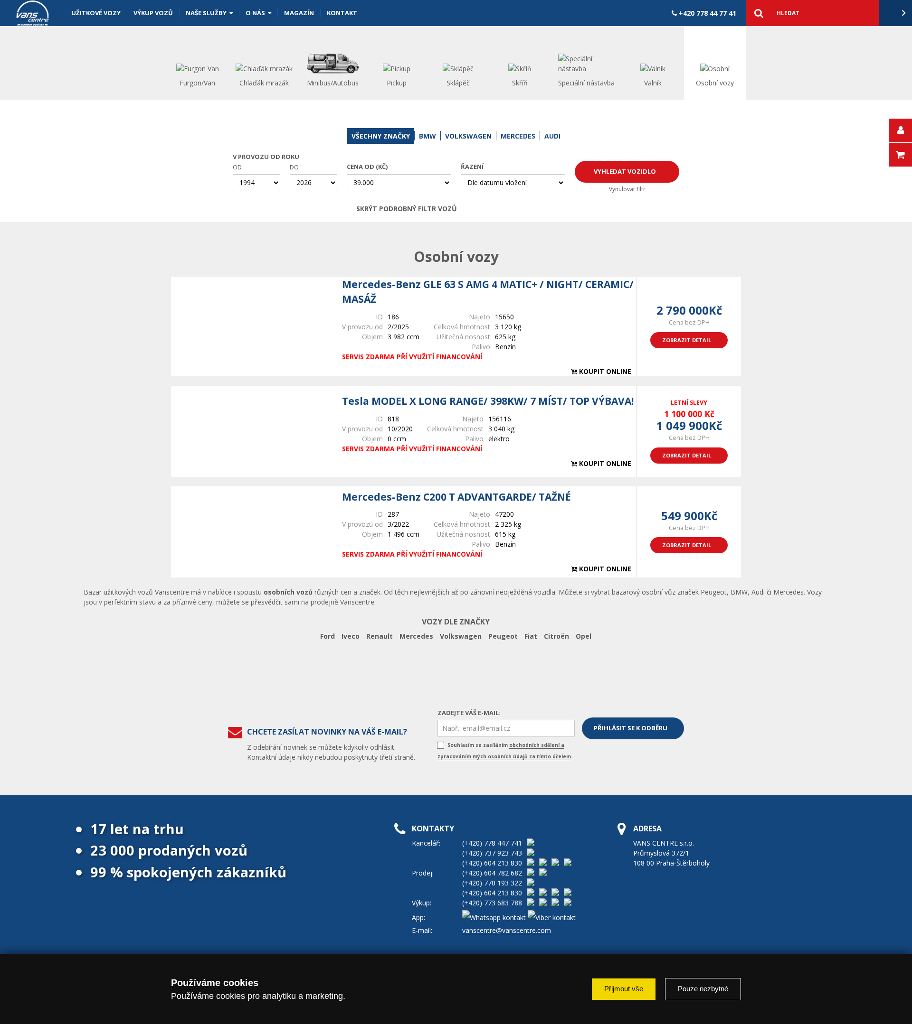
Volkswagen (461, 636)
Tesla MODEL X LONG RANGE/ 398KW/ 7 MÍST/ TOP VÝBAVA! (488, 401)
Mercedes (416, 636)
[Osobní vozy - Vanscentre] (32, 13)
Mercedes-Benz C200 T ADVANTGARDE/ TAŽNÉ (456, 496)
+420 (706, 13)
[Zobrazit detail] (251, 326)
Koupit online (604, 371)
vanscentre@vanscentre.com (506, 930)
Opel (583, 636)
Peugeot (503, 636)
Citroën (556, 636)
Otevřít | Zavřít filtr (545, 209)
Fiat (530, 636)
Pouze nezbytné (703, 989)
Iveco (351, 636)
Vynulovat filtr (627, 189)
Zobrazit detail (686, 340)
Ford (327, 636)
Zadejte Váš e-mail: (469, 712)
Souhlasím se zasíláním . (504, 751)
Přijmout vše (623, 989)
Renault (379, 636)
